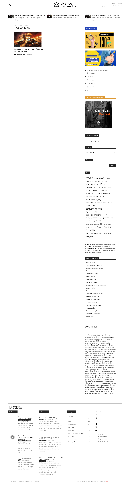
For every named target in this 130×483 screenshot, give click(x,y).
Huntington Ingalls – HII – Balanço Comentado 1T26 (30, 15)
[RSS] (96, 421)
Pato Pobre (89, 271)
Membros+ (93, 199)
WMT (107, 233)
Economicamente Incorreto (94, 268)
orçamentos (97, 209)
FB (104, 187)
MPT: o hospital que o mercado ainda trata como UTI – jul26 (50, 437)
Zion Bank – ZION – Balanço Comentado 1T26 (66, 15)
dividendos (95, 184)
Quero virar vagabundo (93, 311)
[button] (10, 5)
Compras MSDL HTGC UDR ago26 (49, 418)
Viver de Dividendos (19, 54)
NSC (88, 205)
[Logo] (65, 5)
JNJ (89, 196)
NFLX (110, 202)
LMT (101, 196)
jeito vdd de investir (102, 193)
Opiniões (17, 46)
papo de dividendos (96, 215)
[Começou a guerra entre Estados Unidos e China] (29, 39)
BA (88, 181)
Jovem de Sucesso (91, 279)
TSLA (90, 230)
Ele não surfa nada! (92, 274)
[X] (96, 427)
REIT (20, 460)
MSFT (103, 202)
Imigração (89, 193)
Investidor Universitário (93, 299)
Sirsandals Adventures (93, 314)
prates (97, 221)
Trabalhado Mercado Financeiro (96, 285)
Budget (96, 181)
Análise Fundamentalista (25, 420)
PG (95, 218)
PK (100, 218)
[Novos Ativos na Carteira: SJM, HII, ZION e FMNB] (88, 16)
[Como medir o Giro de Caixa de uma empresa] (12, 418)
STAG (88, 227)
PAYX (89, 218)
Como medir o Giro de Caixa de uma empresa (25, 417)
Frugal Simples (90, 308)
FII (109, 187)
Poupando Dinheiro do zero (94, 294)
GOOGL (104, 190)
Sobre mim (90, 87)
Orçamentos (91, 83)
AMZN (99, 178)
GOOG (96, 190)
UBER (99, 230)
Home (16, 25)
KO (95, 196)
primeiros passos (94, 224)
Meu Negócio (93, 202)
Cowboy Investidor (92, 291)
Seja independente (92, 302)
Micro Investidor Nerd (93, 296)
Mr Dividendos (90, 276)
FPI (88, 190)
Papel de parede (91, 212)
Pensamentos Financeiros (94, 265)
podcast (108, 218)
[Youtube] (96, 430)
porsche (89, 221)
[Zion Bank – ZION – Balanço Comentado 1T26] (49, 16)
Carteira (90, 76)
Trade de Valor (104, 227)
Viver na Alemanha (94, 234)
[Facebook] (96, 414)
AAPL (89, 178)
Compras (41, 419)
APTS (107, 178)
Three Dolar (90, 316)
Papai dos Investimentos (93, 305)
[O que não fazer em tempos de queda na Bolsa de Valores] (12, 437)
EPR (98, 187)
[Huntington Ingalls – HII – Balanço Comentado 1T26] (11, 16)
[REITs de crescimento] (12, 460)
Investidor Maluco (91, 282)
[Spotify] (96, 424)
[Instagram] (96, 418)
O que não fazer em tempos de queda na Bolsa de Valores (26, 437)
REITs (107, 224)
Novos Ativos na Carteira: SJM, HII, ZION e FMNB (105, 15)
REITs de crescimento (24, 458)
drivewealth (90, 187)
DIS (105, 181)
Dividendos (91, 80)
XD (88, 90)
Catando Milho (90, 288)
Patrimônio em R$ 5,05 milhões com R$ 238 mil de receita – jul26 (51, 458)
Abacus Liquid (90, 262)
